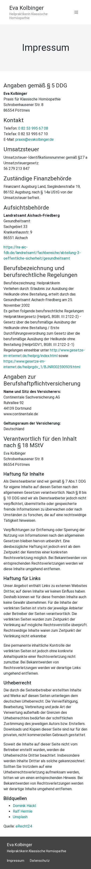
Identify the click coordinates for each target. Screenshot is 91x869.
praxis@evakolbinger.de (34, 139)
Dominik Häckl (24, 806)
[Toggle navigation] (76, 12)
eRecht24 (24, 826)
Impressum (15, 860)
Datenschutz (40, 860)
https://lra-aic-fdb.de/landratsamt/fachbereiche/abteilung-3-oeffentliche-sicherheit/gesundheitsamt (42, 253)
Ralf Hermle (22, 811)
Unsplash (20, 817)
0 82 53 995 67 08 (33, 128)
